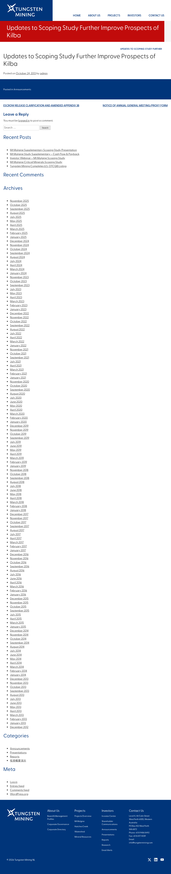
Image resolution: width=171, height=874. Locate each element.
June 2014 (16, 654)
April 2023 (16, 297)
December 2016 (19, 554)
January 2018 (18, 510)
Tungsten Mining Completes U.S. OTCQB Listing (38, 166)
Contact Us (156, 15)
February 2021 (18, 373)
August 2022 (17, 329)
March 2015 (17, 622)
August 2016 (17, 570)
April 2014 (16, 662)
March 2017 (17, 542)
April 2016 (16, 582)
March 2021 (17, 369)
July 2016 (15, 574)
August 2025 (17, 213)
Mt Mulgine (79, 821)
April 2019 (16, 454)
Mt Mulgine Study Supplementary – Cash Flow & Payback (44, 154)
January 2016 (18, 594)
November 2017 (19, 518)
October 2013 (18, 687)
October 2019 (18, 433)
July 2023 (15, 289)
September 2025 (20, 209)
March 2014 (17, 666)
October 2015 (18, 606)
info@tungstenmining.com (141, 842)
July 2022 (15, 333)
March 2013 (17, 715)
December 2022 (19, 313)
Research (106, 845)
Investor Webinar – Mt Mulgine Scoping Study (37, 158)
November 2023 (19, 277)
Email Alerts (107, 850)
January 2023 (18, 309)
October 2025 (18, 205)
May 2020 (16, 405)
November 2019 (19, 429)
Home (77, 15)
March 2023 (17, 301)
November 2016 (19, 558)
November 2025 (19, 201)
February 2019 (18, 462)
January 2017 (18, 550)
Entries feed (17, 786)
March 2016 (17, 586)
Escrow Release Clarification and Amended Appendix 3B (41, 105)
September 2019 (19, 438)
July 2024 (15, 261)
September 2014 (19, 642)
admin (44, 73)
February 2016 (18, 590)
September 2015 (19, 610)
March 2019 (17, 458)
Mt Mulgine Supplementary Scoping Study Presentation (43, 150)
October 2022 (18, 321)
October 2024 (18, 249)
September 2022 (20, 325)
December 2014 (19, 630)
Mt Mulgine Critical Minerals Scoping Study (36, 162)
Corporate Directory (56, 829)
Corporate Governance (58, 824)
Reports (14, 756)
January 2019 (18, 466)
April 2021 (16, 365)
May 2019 (15, 450)
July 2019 (15, 442)
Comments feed (19, 790)
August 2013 (17, 695)
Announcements (22, 89)
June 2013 (16, 703)
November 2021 (19, 349)
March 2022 (17, 341)
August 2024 (17, 257)
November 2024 (19, 245)
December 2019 (19, 425)
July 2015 (15, 614)
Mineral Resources (82, 836)
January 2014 (18, 675)
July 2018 (15, 486)
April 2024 (16, 265)
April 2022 (16, 337)
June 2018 (16, 490)
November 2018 (19, 470)
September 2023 (20, 285)
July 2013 (15, 699)
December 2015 (19, 598)
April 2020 (16, 409)
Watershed (79, 831)
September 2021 (19, 357)
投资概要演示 (18, 760)
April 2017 (16, 538)
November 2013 (19, 683)
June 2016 (16, 578)
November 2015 (19, 602)
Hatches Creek (81, 826)
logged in (24, 120)
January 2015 (18, 626)
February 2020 (19, 417)
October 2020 (18, 385)
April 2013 (16, 711)
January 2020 (18, 421)
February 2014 (18, 670)
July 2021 (15, 361)
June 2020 (16, 401)
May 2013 (15, 707)
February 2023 (18, 305)
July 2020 (16, 397)
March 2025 (17, 229)
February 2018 (18, 506)
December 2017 (19, 514)
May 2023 (16, 293)
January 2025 (18, 237)
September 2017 (19, 526)
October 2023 (18, 281)
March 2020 (17, 413)
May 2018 (15, 494)
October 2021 (18, 353)
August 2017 (17, 530)
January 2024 (18, 273)
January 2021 (18, 377)
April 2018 (16, 498)
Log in (13, 782)
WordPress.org (19, 794)
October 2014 (18, 638)
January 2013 (18, 723)
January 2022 (18, 345)
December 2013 (19, 679)
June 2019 (16, 446)
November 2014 (19, 634)
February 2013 (18, 719)
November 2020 (19, 381)
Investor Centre (109, 816)
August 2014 (17, 646)
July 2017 (15, 534)
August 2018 (17, 482)
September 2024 (20, 253)
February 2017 (18, 546)
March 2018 (17, 502)
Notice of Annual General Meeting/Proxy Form (135, 105)
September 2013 (19, 691)
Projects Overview (82, 816)
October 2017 (18, 522)
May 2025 (16, 221)
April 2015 (16, 618)
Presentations (18, 752)
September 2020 (20, 389)
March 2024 (17, 269)
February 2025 (19, 233)
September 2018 (19, 478)
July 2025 (15, 217)
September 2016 (19, 566)
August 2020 (17, 393)
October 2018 (18, 474)
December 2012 (19, 727)
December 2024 (19, 241)
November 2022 (19, 317)
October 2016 (18, 562)
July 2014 (15, 650)
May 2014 (15, 658)
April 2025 (16, 225)
